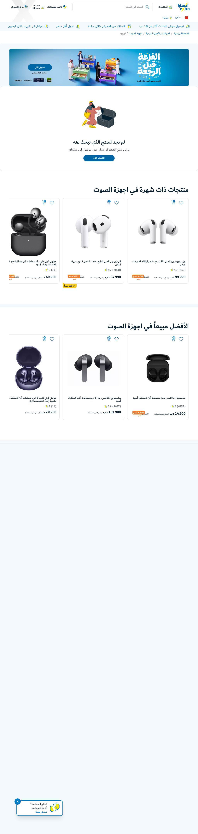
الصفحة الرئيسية (181, 33)
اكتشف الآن (98, 158)
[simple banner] (184, 7)
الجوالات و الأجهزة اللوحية (158, 33)
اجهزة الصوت (136, 33)
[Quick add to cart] (153, 202)
